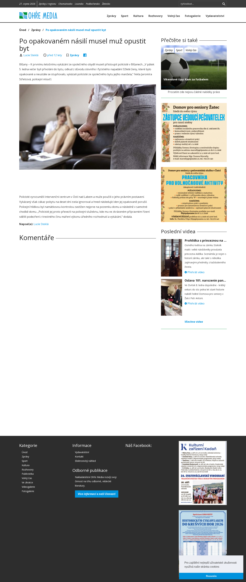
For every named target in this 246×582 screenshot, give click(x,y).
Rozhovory (155, 16)
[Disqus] (87, 290)
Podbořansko (93, 3)
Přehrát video (195, 272)
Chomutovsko (65, 3)
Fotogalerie (193, 16)
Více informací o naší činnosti (96, 494)
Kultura (138, 16)
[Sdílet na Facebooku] (85, 55)
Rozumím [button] (211, 576)
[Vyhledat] (224, 3)
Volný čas (174, 16)
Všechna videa (194, 322)
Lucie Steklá (31, 55)
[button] (220, 566)
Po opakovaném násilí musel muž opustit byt (76, 30)
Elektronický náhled (85, 460)
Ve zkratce (27, 482)
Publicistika (28, 473)
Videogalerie (28, 486)
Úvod (22, 30)
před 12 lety (54, 55)
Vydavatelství (215, 16)
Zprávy (111, 16)
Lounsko (79, 3)
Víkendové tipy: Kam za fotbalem (185, 79)
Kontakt (79, 456)
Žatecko (106, 3)
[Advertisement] (87, 181)
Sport (124, 16)
